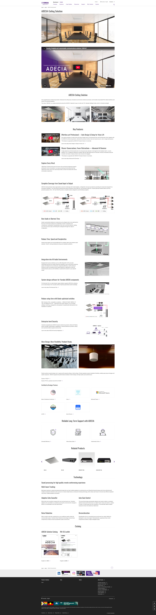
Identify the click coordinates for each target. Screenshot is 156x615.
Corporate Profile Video (102, 584)
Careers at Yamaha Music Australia (104, 586)
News (61, 580)
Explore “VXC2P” (45, 378)
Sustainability (100, 594)
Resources (76, 4)
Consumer (111, 1)
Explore (97, 4)
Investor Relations (101, 592)
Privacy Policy (57, 612)
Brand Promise (100, 585)
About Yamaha (100, 580)
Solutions (61, 4)
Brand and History (101, 591)
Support (83, 4)
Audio (61, 2)
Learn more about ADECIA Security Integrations (51, 330)
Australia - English (105, 1)
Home (42, 7)
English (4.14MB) (45, 560)
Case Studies (69, 4)
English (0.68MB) (64, 560)
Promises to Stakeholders (102, 589)
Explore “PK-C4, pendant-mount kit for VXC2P (51, 380)
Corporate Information (101, 582)
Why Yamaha (90, 4)
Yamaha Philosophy (101, 588)
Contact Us (43, 612)
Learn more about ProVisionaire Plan (49, 287)
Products (55, 4)
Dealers (96, 1)
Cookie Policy (64, 612)
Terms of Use (50, 612)
